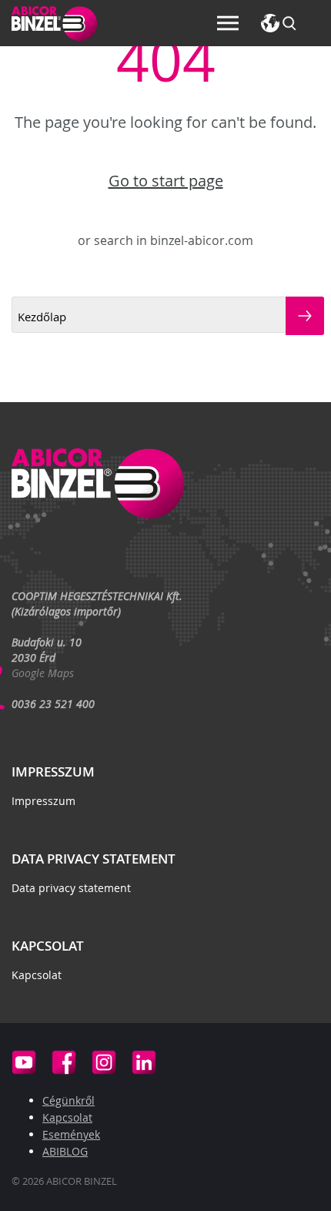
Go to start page (166, 181)
